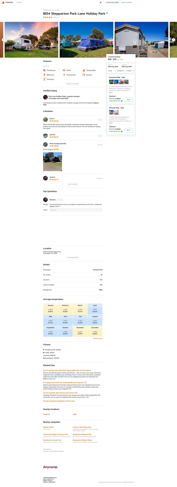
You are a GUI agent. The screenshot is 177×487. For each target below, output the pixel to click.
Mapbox (46, 451)
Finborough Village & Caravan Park (55, 434)
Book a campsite (127, 2)
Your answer (53, 210)
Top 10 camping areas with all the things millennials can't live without (67, 370)
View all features (73, 83)
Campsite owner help (50, 477)
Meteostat (100, 338)
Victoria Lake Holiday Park (82, 427)
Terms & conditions (49, 482)
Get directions (73, 257)
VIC (53, 10)
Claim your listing (112, 2)
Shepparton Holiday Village (82, 440)
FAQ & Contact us (48, 479)
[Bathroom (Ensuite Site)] (111, 112)
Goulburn (57, 10)
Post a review (72, 184)
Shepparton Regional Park (82, 434)
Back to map (48, 10)
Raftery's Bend (48, 427)
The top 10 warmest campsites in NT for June (59, 401)
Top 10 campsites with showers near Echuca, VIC (60, 393)
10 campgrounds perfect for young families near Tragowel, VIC (65, 382)
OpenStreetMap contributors (57, 451)
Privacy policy (47, 480)
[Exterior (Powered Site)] (111, 82)
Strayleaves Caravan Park (52, 440)
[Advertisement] (72, 230)
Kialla (75, 414)
